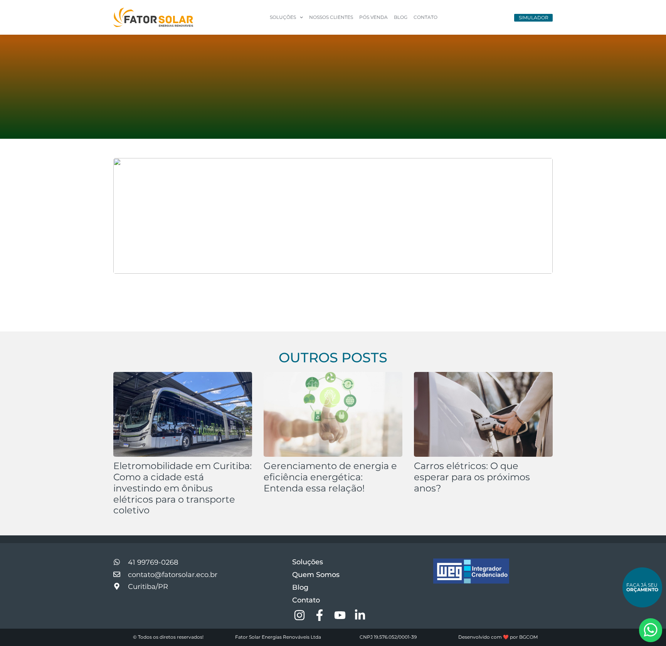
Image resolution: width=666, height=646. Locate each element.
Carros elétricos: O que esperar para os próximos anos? (472, 477)
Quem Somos (316, 574)
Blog (400, 17)
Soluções (307, 562)
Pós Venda (373, 17)
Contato (425, 17)
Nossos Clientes (331, 17)
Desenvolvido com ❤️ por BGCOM (498, 637)
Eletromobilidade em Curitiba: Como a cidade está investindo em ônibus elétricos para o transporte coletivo (182, 488)
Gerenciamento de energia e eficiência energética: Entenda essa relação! (330, 477)
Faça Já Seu (642, 587)
